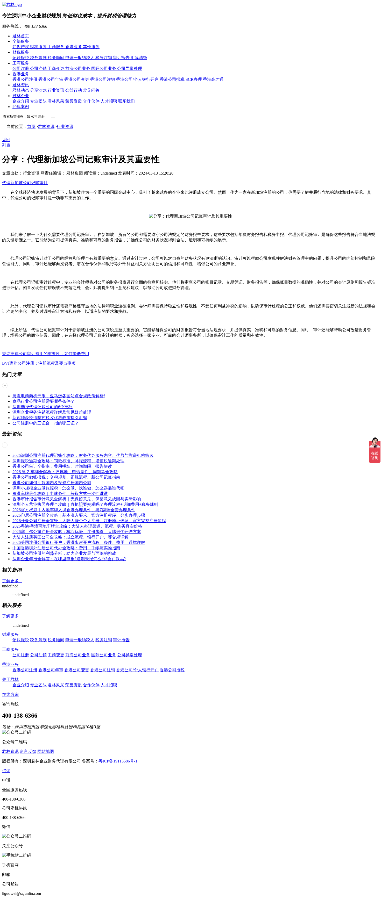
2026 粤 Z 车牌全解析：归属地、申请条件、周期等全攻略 (65, 472)
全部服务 (20, 41)
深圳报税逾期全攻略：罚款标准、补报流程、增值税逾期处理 (68, 461)
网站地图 (45, 751)
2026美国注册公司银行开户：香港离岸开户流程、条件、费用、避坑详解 (78, 542)
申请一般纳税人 (80, 57)
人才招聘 (109, 101)
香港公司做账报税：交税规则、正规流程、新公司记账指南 (66, 477)
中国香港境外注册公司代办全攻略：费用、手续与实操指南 (66, 548)
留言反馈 (28, 751)
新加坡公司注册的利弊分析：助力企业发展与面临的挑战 (64, 553)
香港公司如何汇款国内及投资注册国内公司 (51, 482)
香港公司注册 (25, 79)
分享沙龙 (39, 90)
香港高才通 (213, 79)
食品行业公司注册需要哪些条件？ (43, 401)
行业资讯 (56, 90)
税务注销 (104, 57)
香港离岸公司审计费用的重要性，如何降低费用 (45, 353)
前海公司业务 (78, 68)
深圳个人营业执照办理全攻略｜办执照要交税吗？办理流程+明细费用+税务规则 (85, 504)
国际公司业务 (104, 68)
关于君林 (10, 679)
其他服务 (91, 47)
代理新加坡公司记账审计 (25, 183)
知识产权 (21, 47)
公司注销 (39, 68)
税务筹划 (39, 57)
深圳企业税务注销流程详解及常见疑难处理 (51, 412)
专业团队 (39, 101)
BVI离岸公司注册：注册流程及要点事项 (39, 363)
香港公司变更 (77, 79)
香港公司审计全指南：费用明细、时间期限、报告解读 (62, 466)
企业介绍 (21, 101)
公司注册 (21, 68)
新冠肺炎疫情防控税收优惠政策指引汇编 (49, 417)
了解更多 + (12, 581)
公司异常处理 (129, 68)
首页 (31, 126)
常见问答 (91, 90)
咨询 (6, 770)
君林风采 (56, 101)
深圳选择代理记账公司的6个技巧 (42, 407)
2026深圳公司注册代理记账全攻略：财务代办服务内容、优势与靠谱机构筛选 (82, 455)
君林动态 (21, 90)
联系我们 (126, 101)
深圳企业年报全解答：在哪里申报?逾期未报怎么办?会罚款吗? (69, 559)
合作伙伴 (92, 101)
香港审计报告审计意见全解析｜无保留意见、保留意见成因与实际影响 (76, 499)
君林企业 (20, 95)
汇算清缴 (139, 57)
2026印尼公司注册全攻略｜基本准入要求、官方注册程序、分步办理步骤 (78, 515)
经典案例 (20, 106)
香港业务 (74, 47)
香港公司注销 (103, 79)
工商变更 (56, 68)
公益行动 (74, 90)
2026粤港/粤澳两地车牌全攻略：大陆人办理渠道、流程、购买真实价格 (77, 526)
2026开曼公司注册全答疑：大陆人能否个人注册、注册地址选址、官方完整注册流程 (89, 521)
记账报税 (21, 57)
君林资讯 (20, 85)
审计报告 (122, 57)
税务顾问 (56, 57)
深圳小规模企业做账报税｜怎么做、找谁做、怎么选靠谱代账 (68, 488)
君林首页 (20, 36)
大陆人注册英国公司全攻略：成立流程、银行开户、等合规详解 (70, 537)
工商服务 (56, 47)
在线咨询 (10, 694)
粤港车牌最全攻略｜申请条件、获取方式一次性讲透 (60, 493)
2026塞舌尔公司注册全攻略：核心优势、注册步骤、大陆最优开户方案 (76, 531)
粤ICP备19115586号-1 (117, 761)
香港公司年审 (51, 79)
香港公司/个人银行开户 (138, 79)
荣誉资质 (74, 101)
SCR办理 (194, 79)
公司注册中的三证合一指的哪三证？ (45, 423)
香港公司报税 (173, 79)
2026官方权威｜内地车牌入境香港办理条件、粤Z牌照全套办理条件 (73, 510)
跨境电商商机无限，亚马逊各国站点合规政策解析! (58, 396)
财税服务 (39, 47)
